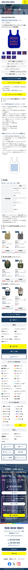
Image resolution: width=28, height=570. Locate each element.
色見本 (14, 429)
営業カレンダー (13, 559)
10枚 (8, 183)
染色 (2, 336)
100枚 (18, 183)
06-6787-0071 (15, 543)
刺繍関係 (3, 436)
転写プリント (4, 331)
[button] (25, 39)
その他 (3, 441)
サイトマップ (21, 559)
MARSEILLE (8, 22)
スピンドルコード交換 (6, 339)
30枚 (11, 183)
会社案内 (6, 559)
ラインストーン (18, 334)
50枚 (14, 183)
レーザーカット (5, 334)
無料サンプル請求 (14, 503)
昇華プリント (4, 341)
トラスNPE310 (18, 61)
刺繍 (15, 331)
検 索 (20, 425)
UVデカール (17, 339)
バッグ (20, 20)
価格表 (14, 324)
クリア (7, 425)
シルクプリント (5, 329)
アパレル (3, 22)
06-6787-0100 (15, 486)
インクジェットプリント (20, 329)
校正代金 (3, 183)
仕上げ (16, 336)
